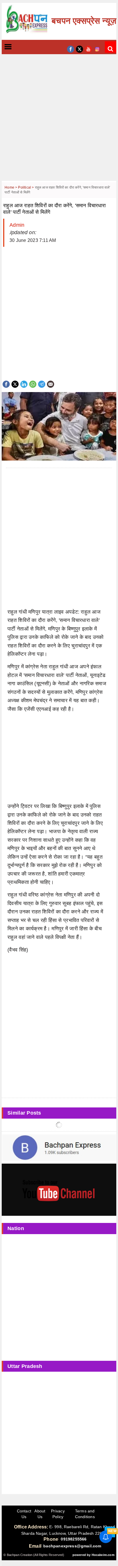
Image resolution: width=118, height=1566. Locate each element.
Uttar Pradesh (24, 1366)
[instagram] (97, 49)
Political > (26, 187)
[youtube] (88, 49)
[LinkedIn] (23, 384)
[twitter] (79, 49)
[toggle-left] (18, 47)
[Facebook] (6, 384)
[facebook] (70, 49)
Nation (15, 1228)
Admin (16, 225)
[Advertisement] (59, 122)
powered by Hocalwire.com (93, 1555)
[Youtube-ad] (59, 1189)
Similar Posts (24, 1113)
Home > (11, 187)
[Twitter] (15, 384)
